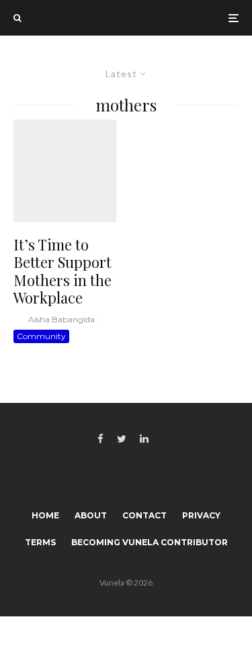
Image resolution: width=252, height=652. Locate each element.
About (91, 515)
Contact (144, 515)
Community (41, 336)
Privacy (201, 515)
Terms (40, 542)
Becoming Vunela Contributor (149, 542)
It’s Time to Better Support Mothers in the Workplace (62, 271)
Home (45, 515)
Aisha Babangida (61, 319)
